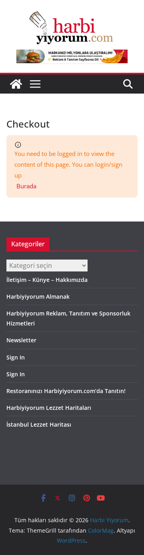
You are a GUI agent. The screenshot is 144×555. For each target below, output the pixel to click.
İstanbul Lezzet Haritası (38, 424)
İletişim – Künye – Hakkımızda (47, 279)
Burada (26, 186)
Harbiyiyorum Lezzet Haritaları (48, 407)
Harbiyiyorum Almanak (38, 296)
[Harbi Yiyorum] (16, 84)
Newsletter (21, 340)
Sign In (15, 357)
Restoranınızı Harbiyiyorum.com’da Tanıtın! (66, 391)
